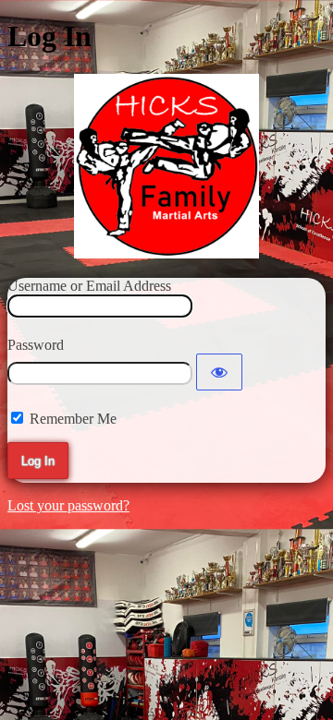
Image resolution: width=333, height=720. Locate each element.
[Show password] (219, 372)
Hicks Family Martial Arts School (166, 166)
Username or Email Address (89, 286)
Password (35, 345)
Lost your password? (68, 505)
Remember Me (73, 418)
